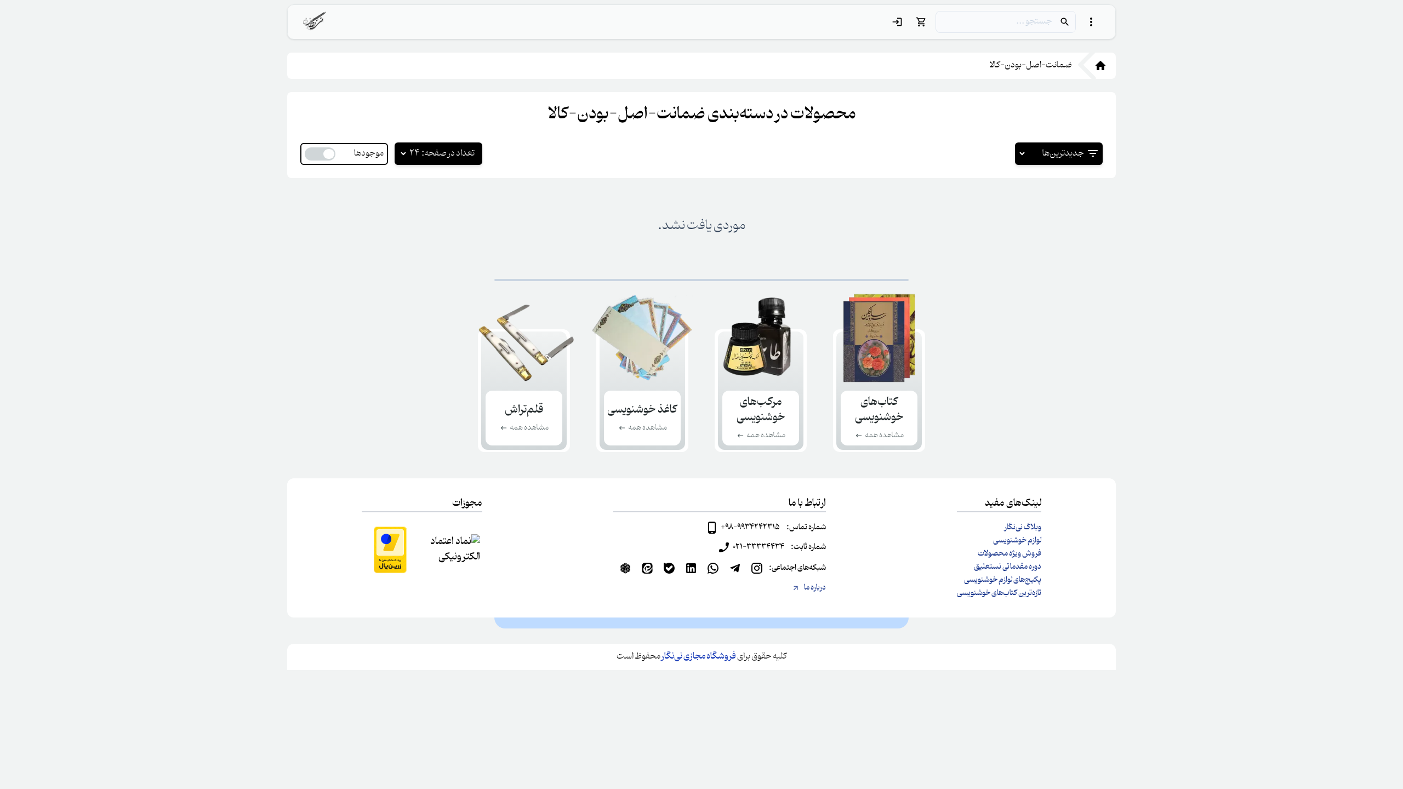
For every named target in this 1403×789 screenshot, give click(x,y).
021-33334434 (758, 547)
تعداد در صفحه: (448, 154)
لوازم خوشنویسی (1017, 540)
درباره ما (815, 587)
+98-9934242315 (750, 527)
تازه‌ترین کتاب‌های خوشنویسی (999, 593)
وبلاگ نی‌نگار (1023, 527)
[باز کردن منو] (1091, 22)
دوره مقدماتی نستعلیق (1007, 567)
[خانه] (1094, 65)
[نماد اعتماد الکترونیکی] (453, 549)
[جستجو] (1065, 22)
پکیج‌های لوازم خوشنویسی (1002, 580)
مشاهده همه (884, 435)
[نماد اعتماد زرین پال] (390, 550)
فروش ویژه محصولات (1009, 554)
